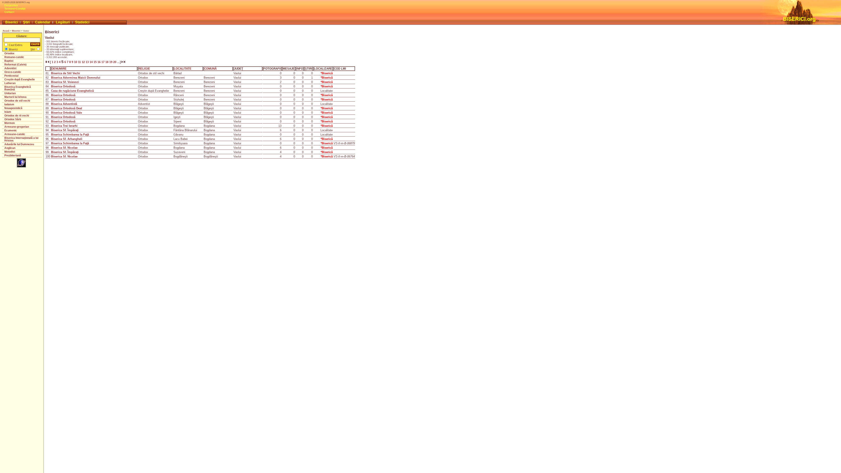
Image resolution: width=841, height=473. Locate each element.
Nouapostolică (13, 108)
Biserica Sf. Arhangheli (66, 139)
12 (84, 62)
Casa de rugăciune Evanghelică (72, 90)
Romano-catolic (14, 57)
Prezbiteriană (12, 155)
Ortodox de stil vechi (17, 100)
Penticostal (11, 75)
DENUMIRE (59, 68)
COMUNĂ (210, 68)
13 (88, 62)
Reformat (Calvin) (15, 64)
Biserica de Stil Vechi (65, 73)
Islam (7, 112)
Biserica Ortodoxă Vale (66, 112)
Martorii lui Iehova (15, 97)
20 (115, 62)
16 (99, 62)
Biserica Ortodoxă (63, 86)
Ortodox (9, 53)
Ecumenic (10, 130)
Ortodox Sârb (12, 119)
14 (92, 62)
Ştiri (26, 22)
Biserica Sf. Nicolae (64, 147)
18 (107, 62)
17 (103, 62)
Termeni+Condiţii (14, 8)
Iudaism (9, 104)
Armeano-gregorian (16, 126)
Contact (9, 12)
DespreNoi (11, 5)
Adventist (10, 68)
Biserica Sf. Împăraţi (65, 130)
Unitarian (10, 93)
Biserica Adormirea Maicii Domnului (75, 77)
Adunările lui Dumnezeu (19, 144)
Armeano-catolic (14, 134)
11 (80, 62)
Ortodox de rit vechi (16, 115)
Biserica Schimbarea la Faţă (70, 134)
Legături (63, 22)
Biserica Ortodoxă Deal (66, 108)
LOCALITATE (182, 68)
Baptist (8, 61)
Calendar (42, 22)
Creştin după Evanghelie (19, 79)
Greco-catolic (12, 72)
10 (76, 62)
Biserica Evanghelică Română (17, 88)
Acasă (6, 31)
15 (95, 62)
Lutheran (10, 83)
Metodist (9, 151)
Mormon (9, 123)
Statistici (82, 22)
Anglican (9, 148)
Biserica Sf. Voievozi (65, 82)
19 (111, 62)
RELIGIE (144, 68)
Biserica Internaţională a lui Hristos (21, 139)
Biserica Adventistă (64, 104)
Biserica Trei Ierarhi (64, 125)
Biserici (11, 22)
